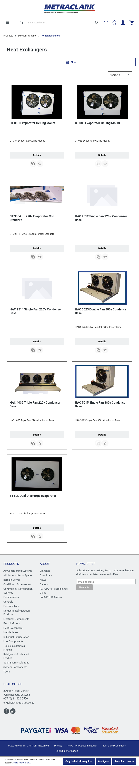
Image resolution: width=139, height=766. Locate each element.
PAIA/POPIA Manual (51, 597)
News (43, 579)
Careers (44, 584)
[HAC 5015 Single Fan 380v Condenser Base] (102, 381)
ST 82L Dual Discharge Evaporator (33, 495)
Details (37, 155)
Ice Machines (10, 632)
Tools (6, 671)
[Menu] (7, 22)
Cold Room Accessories (17, 584)
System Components (15, 667)
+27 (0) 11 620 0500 (15, 698)
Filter (73, 62)
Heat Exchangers (13, 628)
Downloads (46, 575)
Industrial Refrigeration (16, 637)
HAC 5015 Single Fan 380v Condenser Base (101, 404)
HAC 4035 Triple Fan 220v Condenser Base (35, 404)
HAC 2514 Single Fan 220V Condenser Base (36, 311)
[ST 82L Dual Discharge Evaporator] (37, 474)
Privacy (58, 745)
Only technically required (78, 761)
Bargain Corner (11, 579)
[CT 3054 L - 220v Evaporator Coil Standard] (37, 195)
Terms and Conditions (114, 745)
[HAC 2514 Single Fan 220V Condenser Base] (37, 288)
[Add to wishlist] (39, 163)
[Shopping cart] (131, 22)
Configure (103, 761)
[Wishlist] (114, 22)
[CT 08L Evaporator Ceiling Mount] (102, 102)
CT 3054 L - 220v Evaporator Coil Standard (32, 218)
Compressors (11, 597)
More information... (22, 763)
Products (11, 564)
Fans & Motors (11, 623)
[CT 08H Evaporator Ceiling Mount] (37, 102)
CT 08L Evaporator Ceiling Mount (97, 123)
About (45, 564)
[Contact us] (106, 22)
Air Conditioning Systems (17, 570)
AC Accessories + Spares (17, 575)
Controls (8, 601)
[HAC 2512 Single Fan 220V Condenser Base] (102, 195)
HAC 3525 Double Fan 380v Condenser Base (101, 311)
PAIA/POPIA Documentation (82, 745)
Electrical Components (16, 619)
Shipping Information (67, 751)
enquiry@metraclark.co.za (18, 702)
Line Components (13, 641)
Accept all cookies (124, 761)
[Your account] (123, 22)
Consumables (11, 606)
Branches (45, 570)
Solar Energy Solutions (16, 662)
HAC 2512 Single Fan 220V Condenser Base (101, 218)
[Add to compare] (33, 163)
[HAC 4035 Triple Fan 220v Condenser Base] (37, 381)
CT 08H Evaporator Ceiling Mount (32, 123)
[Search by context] (22, 22)
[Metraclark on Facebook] (6, 712)
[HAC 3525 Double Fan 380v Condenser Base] (102, 288)
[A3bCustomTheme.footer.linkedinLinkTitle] (13, 712)
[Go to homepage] (69, 8)
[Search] (96, 22)
